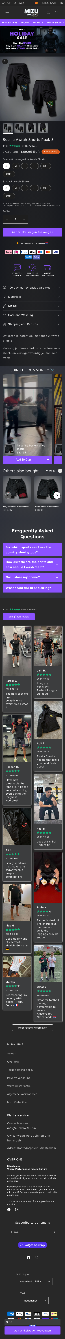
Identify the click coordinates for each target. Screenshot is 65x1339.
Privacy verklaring (19, 1077)
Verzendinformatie (19, 1085)
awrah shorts (55, 22)
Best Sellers (9, 22)
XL (34, 165)
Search (11, 1053)
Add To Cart (23, 459)
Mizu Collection (17, 1102)
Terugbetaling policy (20, 1069)
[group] (17, 495)
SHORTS (25, 22)
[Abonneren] (54, 1232)
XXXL (8, 173)
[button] (7, 13)
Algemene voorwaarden (22, 1093)
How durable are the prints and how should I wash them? (29, 564)
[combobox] (32, 1322)
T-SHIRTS (38, 22)
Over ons (13, 1061)
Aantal (6, 211)
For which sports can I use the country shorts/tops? (28, 549)
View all (51, 470)
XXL (45, 165)
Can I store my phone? (23, 577)
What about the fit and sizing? (28, 588)
